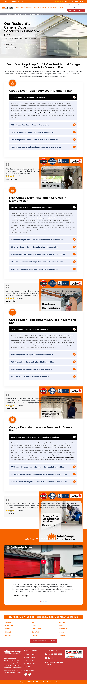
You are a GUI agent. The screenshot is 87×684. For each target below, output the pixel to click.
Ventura (61, 632)
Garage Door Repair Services (43, 7)
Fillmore (7, 629)
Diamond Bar (14, 14)
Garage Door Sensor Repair (44, 113)
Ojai (33, 622)
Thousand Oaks (63, 629)
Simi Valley (62, 622)
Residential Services (27, 7)
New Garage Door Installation (47, 218)
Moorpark (8, 632)
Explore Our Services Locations (43, 641)
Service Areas (30, 664)
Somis (61, 625)
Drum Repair (30, 657)
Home (18, 7)
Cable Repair (30, 654)
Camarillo (8, 622)
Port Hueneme (36, 629)
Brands (55, 7)
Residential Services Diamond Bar (32, 14)
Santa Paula (35, 632)
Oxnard (34, 625)
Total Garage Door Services (43, 682)
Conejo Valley (9, 625)
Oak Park (8, 635)
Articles (28, 667)
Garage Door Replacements (20, 340)
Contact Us (62, 7)
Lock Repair (30, 660)
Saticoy (34, 635)
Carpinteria (62, 635)
